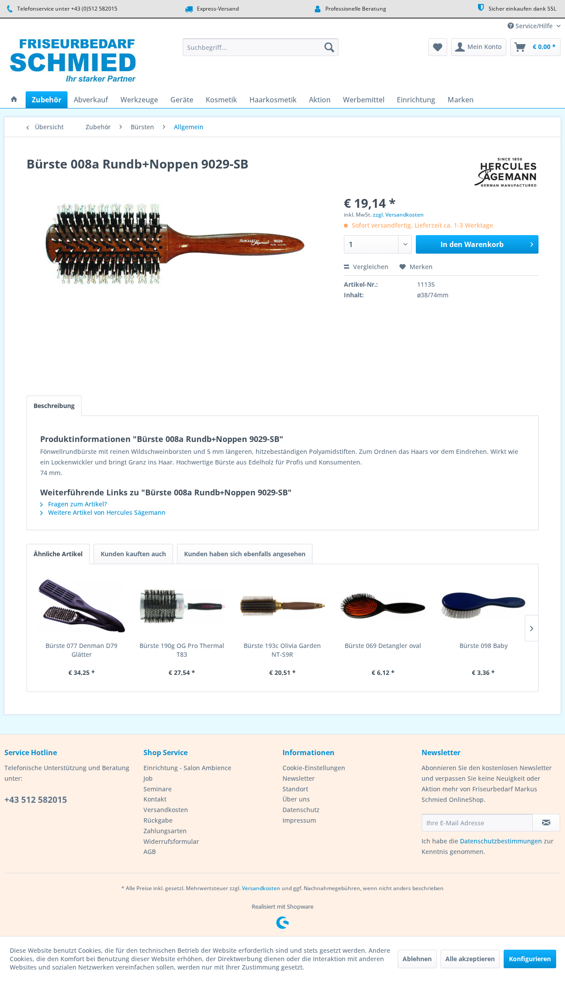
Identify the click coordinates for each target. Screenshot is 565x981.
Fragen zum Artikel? (76, 504)
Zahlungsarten (165, 831)
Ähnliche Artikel (58, 554)
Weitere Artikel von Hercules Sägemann (106, 512)
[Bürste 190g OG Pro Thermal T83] (182, 606)
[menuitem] (261, 47)
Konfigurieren (530, 959)
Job (148, 778)
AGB (149, 851)
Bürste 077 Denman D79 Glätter (81, 650)
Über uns (296, 799)
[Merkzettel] (437, 47)
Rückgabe (158, 820)
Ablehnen (417, 959)
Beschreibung (54, 405)
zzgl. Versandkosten (398, 214)
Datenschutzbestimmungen (501, 841)
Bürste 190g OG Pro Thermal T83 (181, 650)
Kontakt (154, 799)
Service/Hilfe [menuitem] (534, 26)
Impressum (299, 820)
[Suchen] (329, 47)
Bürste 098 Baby (484, 645)
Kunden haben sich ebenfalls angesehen (244, 554)
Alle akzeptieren (470, 959)
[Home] (14, 99)
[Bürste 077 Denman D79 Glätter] (81, 606)
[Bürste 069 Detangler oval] (383, 606)
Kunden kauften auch (133, 554)
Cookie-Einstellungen (313, 768)
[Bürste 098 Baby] (483, 606)
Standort (295, 789)
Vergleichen (369, 266)
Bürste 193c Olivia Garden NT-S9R (282, 650)
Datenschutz (301, 809)
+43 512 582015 (35, 799)
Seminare (157, 789)
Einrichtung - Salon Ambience (187, 768)
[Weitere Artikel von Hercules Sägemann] (506, 172)
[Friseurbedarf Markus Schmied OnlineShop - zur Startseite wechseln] (72, 62)
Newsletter (298, 778)
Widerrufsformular (171, 841)
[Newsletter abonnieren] (546, 822)
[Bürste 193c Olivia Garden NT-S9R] (282, 606)
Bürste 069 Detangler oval (383, 645)
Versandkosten (165, 809)
